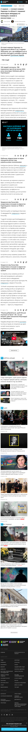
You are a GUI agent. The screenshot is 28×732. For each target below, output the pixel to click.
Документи (18, 699)
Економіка (4, 664)
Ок (14, 729)
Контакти (3, 693)
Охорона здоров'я (19, 669)
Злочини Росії (4, 682)
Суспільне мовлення (6, 696)
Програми (3, 702)
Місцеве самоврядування (19, 675)
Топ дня (15, 5)
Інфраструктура (19, 671)
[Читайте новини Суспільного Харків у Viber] (9, 715)
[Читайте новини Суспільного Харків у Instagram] (4, 715)
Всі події (5, 60)
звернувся (23, 165)
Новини (3, 652)
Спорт (2, 685)
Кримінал (3, 662)
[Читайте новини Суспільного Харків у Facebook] (2, 715)
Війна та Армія (21, 5)
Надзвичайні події (20, 666)
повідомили (15, 213)
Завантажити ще (14, 350)
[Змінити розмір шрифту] (26, 24)
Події (2, 660)
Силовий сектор (5, 678)
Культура (17, 662)
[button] (15, 64)
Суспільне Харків (17, 55)
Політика (3, 680)
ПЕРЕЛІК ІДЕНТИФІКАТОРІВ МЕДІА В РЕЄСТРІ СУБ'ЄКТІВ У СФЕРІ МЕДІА (21, 704)
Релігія (16, 680)
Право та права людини (5, 675)
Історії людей (18, 678)
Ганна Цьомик (7, 21)
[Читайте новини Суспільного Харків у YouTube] (7, 715)
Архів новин (18, 693)
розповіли (23, 322)
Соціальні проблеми (20, 682)
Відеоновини (4, 687)
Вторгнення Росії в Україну (6, 5)
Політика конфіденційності (5, 700)
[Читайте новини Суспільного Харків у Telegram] (12, 715)
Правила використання (18, 696)
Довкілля (3, 669)
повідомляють (19, 110)
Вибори (3, 666)
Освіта (16, 664)
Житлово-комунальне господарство (7, 672)
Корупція (17, 660)
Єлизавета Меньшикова (19, 21)
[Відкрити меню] (27, 2)
